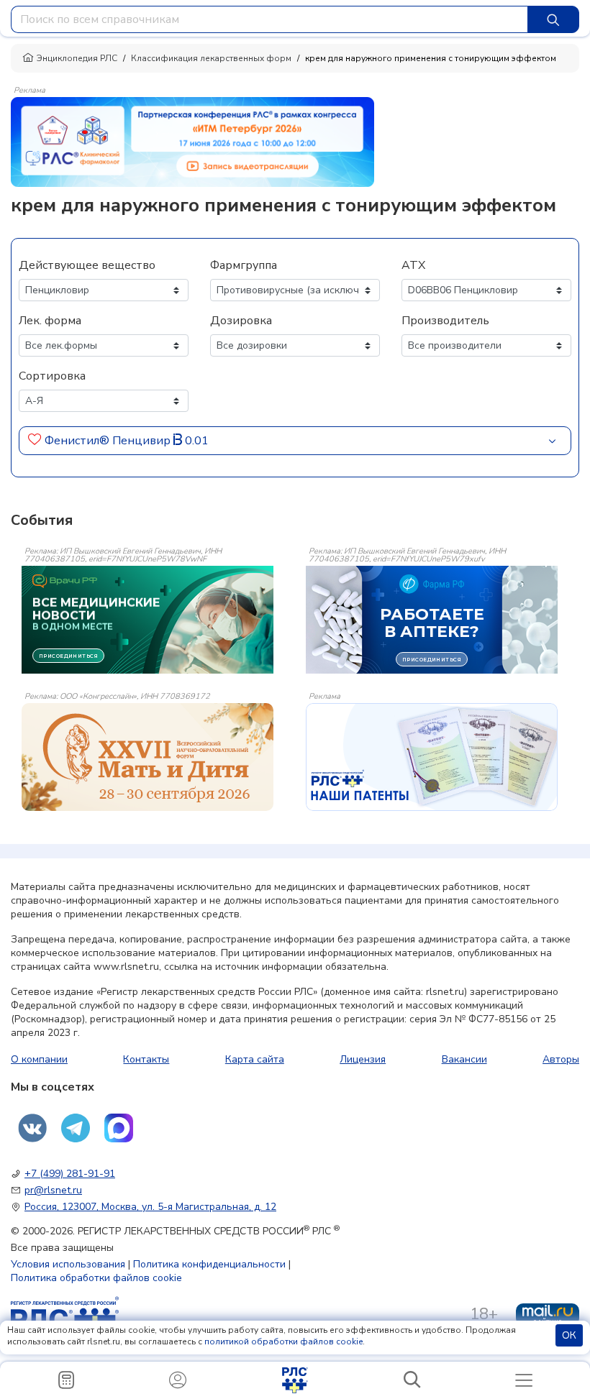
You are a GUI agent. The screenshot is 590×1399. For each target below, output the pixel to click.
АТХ (413, 265)
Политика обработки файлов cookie (96, 1278)
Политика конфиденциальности (209, 1264)
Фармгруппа (243, 265)
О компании (39, 1059)
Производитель (445, 321)
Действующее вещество (87, 265)
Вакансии (464, 1059)
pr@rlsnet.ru (53, 1190)
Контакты (146, 1059)
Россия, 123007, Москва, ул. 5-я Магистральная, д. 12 (150, 1207)
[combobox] (269, 19)
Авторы (561, 1059)
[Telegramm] (75, 1128)
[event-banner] (147, 757)
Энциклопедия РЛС (77, 58)
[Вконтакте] (32, 1128)
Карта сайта (254, 1059)
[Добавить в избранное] (35, 441)
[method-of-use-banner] (192, 141)
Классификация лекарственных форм (211, 58)
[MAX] (118, 1128)
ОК (569, 1335)
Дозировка (241, 321)
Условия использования (68, 1264)
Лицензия (363, 1059)
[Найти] (553, 19)
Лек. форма (50, 321)
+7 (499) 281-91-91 (69, 1173)
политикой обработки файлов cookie (283, 1341)
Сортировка (52, 376)
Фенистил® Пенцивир (109, 441)
